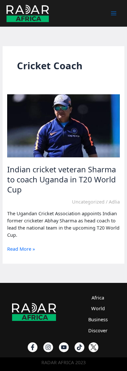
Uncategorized (88, 201)
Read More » (21, 249)
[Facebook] (32, 347)
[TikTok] (79, 347)
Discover (97, 330)
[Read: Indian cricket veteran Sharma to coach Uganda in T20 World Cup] (63, 125)
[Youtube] (64, 347)
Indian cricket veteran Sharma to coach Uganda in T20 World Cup (61, 179)
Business (98, 319)
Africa (98, 297)
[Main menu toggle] (113, 13)
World (98, 308)
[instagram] (48, 347)
